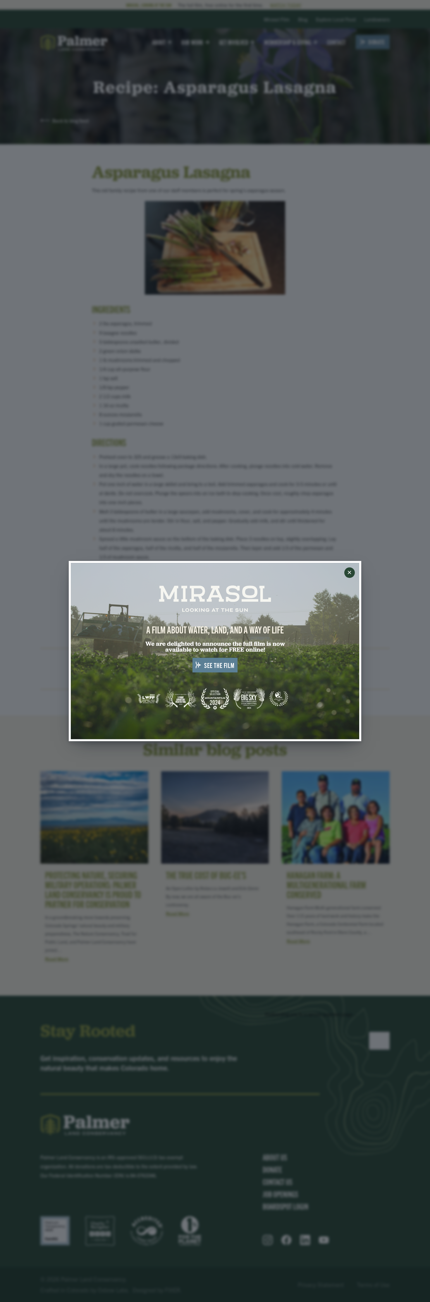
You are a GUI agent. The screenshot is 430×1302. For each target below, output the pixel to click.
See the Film (219, 665)
